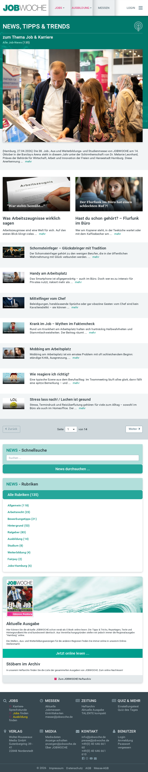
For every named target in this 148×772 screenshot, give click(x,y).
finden (21, 713)
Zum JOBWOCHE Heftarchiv (74, 678)
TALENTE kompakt (94, 713)
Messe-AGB (101, 768)
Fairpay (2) (15, 559)
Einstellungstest (128, 706)
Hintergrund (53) (19, 525)
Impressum (56, 768)
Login (131, 8)
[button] (60, 8)
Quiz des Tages (128, 709)
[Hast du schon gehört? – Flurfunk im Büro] (109, 194)
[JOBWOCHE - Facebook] (83, 758)
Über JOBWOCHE (56, 747)
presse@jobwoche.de (95, 740)
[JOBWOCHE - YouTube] (91, 758)
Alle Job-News (12, 42)
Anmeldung (125, 740)
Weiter (133, 429)
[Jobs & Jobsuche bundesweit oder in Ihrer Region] (24, 8)
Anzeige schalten (56, 740)
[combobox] (71, 429)
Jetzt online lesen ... (72, 653)
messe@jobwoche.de (59, 717)
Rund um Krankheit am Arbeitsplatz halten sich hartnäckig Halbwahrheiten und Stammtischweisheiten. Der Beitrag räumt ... (81, 330)
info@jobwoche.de (94, 737)
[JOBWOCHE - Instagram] (87, 758)
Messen (104, 8)
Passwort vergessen (124, 745)
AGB (88, 768)
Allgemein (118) (18, 505)
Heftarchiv (88, 706)
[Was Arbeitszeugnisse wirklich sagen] (36, 194)
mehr (28, 161)
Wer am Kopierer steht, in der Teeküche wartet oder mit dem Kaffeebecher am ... (108, 232)
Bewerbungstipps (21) (22, 519)
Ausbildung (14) (18, 539)
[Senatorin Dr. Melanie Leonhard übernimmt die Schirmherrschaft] (73, 95)
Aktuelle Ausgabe (93, 709)
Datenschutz (74, 768)
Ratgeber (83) (17, 532)
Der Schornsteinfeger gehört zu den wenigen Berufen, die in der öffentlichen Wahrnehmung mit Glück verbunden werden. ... (79, 255)
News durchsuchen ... (72, 469)
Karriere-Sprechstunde (18, 708)
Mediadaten (53, 737)
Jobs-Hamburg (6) (20, 565)
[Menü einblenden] (140, 8)
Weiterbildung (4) (19, 552)
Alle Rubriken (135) (23, 495)
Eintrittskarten (54, 713)
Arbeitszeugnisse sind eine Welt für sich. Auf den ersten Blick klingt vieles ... (34, 232)
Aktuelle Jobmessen (52, 708)
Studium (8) (15, 545)
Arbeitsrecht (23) (19, 512)
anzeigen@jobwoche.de (60, 744)
